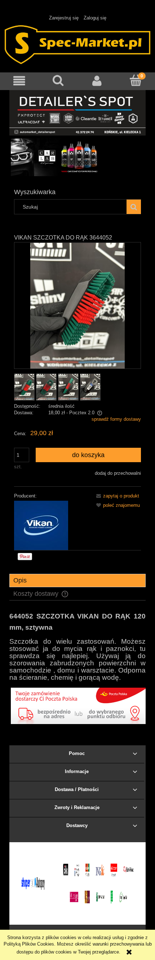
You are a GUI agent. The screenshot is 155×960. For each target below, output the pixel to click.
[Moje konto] (97, 80)
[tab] (77, 580)
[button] (19, 80)
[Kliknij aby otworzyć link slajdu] (77, 157)
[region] (77, 157)
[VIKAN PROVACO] (41, 525)
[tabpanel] (77, 646)
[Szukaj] (134, 207)
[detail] (77, 112)
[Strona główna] (77, 44)
